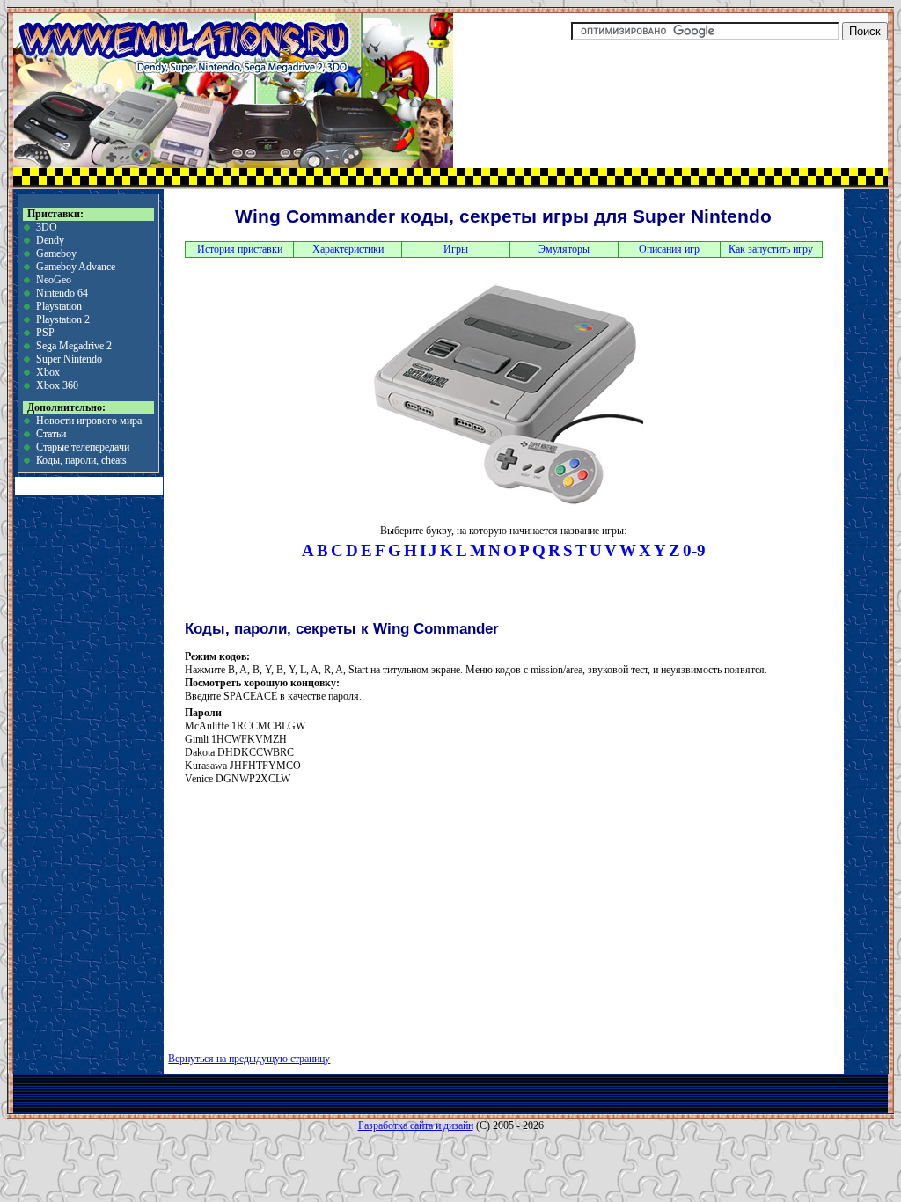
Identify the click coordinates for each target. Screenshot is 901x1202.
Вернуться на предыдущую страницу (249, 1058)
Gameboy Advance (75, 266)
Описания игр (669, 249)
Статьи (51, 434)
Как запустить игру (771, 249)
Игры (455, 249)
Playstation (59, 306)
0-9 (694, 550)
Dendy (50, 240)
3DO (46, 227)
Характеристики (348, 249)
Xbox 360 (57, 385)
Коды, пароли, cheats (81, 460)
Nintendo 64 (62, 293)
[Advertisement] (336, 912)
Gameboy (56, 253)
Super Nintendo (69, 359)
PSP (45, 332)
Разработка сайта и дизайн (415, 1125)
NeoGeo (53, 280)
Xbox (48, 372)
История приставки (239, 249)
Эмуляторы (564, 249)
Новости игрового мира (89, 420)
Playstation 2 (63, 319)
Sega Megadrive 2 (74, 346)
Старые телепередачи (82, 447)
